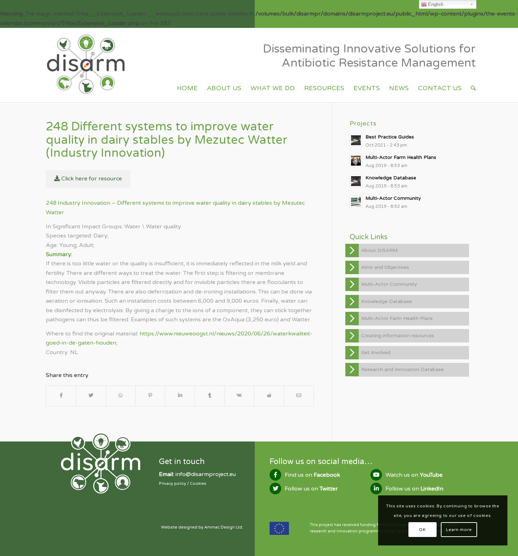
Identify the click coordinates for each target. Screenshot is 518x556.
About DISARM (379, 250)
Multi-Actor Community (389, 284)
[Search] (473, 88)
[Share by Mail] (298, 396)
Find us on (312, 474)
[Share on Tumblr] (209, 396)
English (435, 4)
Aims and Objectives (385, 267)
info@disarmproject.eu (205, 474)
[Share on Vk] (239, 396)
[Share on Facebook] (61, 396)
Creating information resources (397, 336)
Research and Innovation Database (402, 369)
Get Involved (375, 353)
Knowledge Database (386, 301)
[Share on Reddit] (269, 396)
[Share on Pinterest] (150, 396)
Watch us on (414, 474)
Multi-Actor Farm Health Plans (397, 318)
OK (422, 529)
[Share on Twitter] (90, 396)
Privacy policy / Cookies (182, 483)
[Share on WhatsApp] (120, 396)
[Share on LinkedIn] (180, 396)
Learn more (459, 529)
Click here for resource (91, 178)
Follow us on (311, 488)
